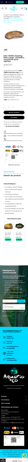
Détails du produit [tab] (12, 175)
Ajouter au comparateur (12, 124)
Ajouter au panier (14, 112)
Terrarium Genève (19, 451)
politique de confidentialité (18, 311)
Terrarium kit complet (14, 454)
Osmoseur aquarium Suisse (9, 452)
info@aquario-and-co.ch (17, 422)
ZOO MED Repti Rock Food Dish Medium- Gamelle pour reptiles (19, 233)
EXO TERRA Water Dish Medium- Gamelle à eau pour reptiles (8, 233)
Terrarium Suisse (8, 451)
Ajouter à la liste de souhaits (13, 122)
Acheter (14, 117)
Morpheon (18, 388)
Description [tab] (9, 172)
